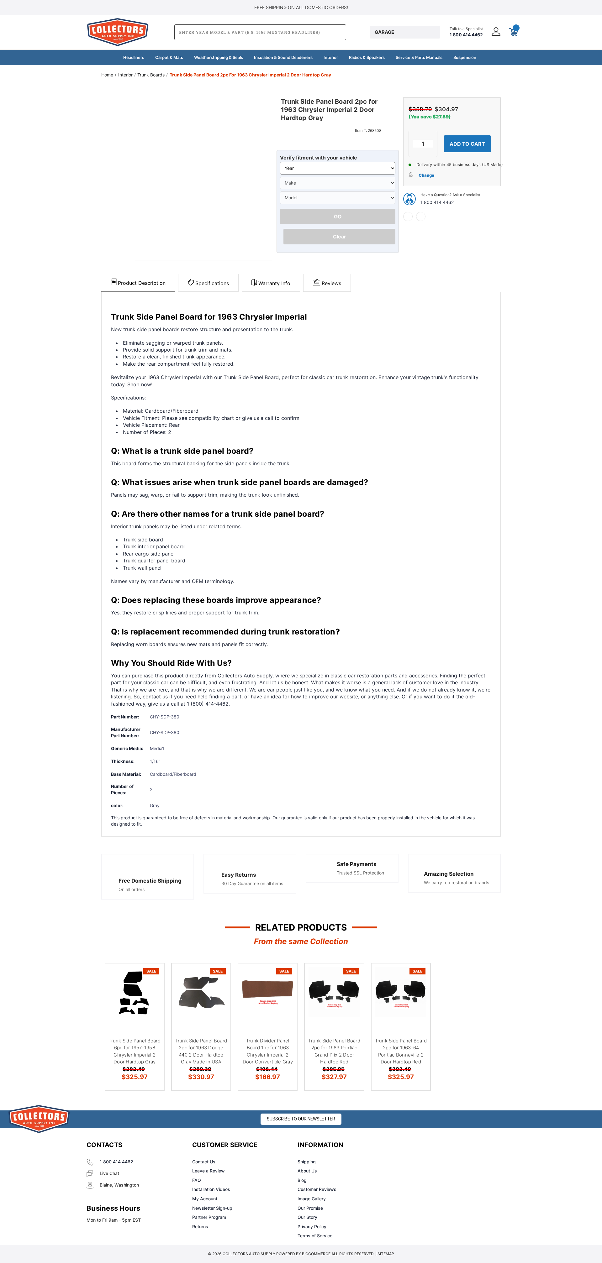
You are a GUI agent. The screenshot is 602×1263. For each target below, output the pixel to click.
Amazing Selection (449, 874)
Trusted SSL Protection (360, 872)
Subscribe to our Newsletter (301, 1118)
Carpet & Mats (169, 57)
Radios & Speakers (367, 57)
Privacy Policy (312, 1226)
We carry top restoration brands (456, 882)
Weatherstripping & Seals (218, 57)
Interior (331, 57)
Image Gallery (312, 1198)
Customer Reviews (317, 1189)
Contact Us (203, 1161)
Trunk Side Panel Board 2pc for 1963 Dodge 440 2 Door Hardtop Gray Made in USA (201, 1051)
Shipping (307, 1161)
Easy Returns (238, 875)
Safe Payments (357, 864)
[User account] (495, 32)
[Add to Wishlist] (151, 992)
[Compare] (151, 1008)
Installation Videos (211, 1189)
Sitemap (386, 1253)
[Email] (420, 216)
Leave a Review (208, 1170)
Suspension (464, 57)
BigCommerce (316, 1253)
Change (426, 175)
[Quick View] (151, 976)
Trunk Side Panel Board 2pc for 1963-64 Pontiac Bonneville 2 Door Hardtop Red (401, 1051)
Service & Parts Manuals (419, 57)
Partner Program (209, 1217)
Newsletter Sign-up (212, 1208)
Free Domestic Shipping (150, 881)
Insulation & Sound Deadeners (283, 57)
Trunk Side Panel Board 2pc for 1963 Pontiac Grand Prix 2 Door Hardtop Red (334, 1051)
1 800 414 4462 (437, 202)
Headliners (133, 57)
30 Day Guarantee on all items (252, 883)
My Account (204, 1198)
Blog (302, 1180)
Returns (200, 1226)
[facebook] (408, 216)
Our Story (307, 1217)
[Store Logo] (39, 1119)
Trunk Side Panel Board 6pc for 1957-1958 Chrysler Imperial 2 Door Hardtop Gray (134, 1051)
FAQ (196, 1180)
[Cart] (513, 32)
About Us (307, 1170)
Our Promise (310, 1208)
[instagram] (428, 1145)
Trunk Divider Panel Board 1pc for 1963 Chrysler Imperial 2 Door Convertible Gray (268, 1051)
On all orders (132, 889)
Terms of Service (315, 1235)
